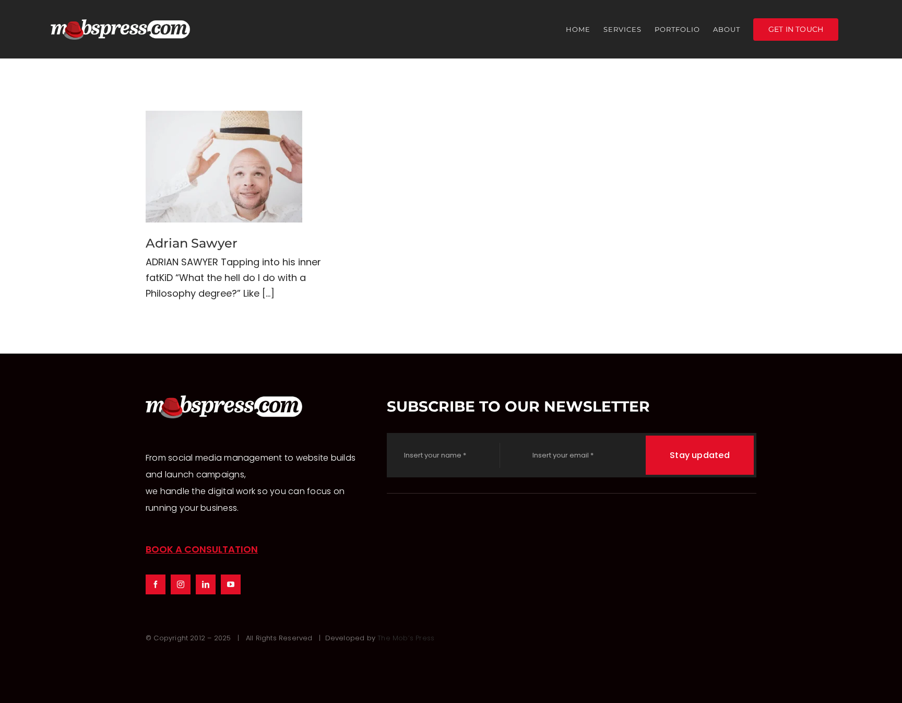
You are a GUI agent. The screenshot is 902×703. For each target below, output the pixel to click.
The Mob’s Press (405, 638)
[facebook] (155, 584)
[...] (268, 293)
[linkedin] (206, 584)
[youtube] (231, 584)
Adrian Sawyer (224, 167)
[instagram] (181, 584)
